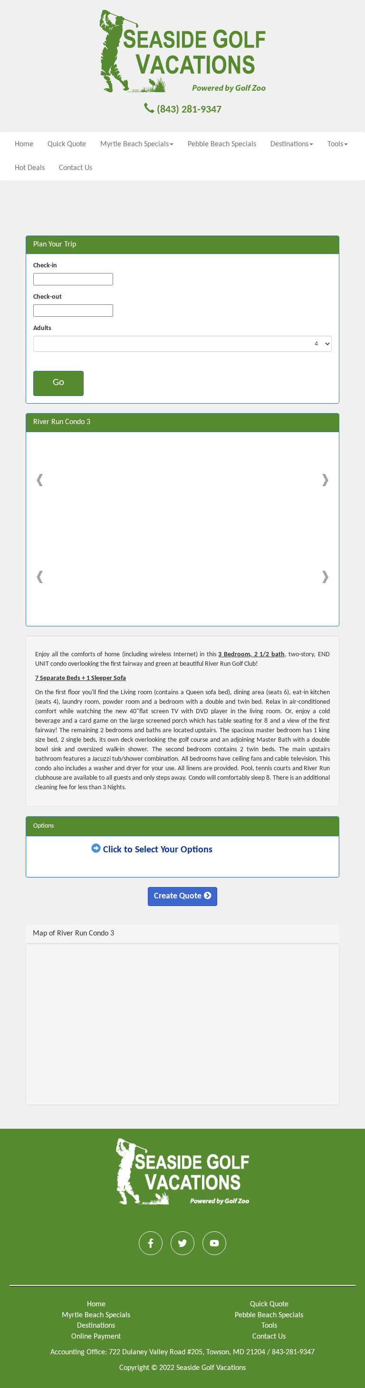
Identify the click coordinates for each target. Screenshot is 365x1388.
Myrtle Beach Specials (96, 1315)
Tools (269, 1326)
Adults (42, 328)
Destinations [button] (289, 144)
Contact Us (75, 168)
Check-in (45, 265)
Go (58, 382)
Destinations (96, 1326)
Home (24, 144)
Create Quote (178, 896)
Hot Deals (30, 168)
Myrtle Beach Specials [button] (134, 144)
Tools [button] (335, 144)
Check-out (47, 297)
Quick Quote (67, 144)
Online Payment (96, 1337)
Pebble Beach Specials (222, 144)
